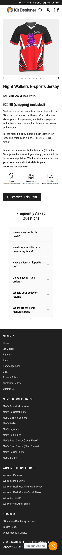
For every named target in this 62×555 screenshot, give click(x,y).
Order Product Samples (15, 532)
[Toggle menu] (4, 10)
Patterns (37, 2)
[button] (31, 234)
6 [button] (40, 78)
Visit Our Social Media (12, 541)
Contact (55, 2)
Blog (5, 372)
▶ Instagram (41, 541)
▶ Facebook (28, 541)
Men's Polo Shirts (12, 435)
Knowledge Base (11, 366)
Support (46, 2)
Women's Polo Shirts (14, 481)
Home (6, 343)
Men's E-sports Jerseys (15, 417)
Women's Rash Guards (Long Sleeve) (22, 486)
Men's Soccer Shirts (13, 452)
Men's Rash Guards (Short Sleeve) (21, 446)
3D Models (8, 349)
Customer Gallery (12, 383)
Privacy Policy (10, 377)
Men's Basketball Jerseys (16, 406)
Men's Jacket (9, 423)
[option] (31, 47)
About (6, 360)
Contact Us (9, 389)
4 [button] (33, 78)
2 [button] (25, 78)
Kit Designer (23, 546)
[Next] (58, 78)
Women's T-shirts (12, 498)
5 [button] (36, 78)
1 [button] (22, 78)
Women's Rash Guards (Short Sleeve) (22, 492)
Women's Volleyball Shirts (16, 503)
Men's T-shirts (10, 458)
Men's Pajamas (11, 429)
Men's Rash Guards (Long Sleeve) (20, 440)
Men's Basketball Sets (14, 412)
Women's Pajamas (12, 475)
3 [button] (29, 78)
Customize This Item (22, 197)
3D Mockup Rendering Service (19, 521)
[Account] (48, 9)
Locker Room (25, 2)
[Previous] (4, 78)
